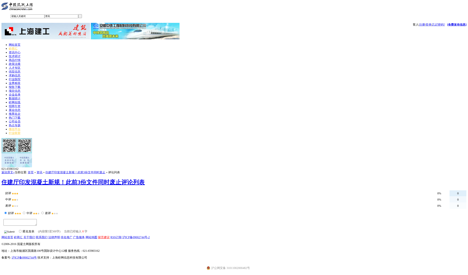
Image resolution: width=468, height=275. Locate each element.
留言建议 (104, 237)
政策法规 (14, 63)
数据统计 (14, 98)
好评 (11, 213)
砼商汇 (13, 48)
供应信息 (14, 71)
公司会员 (14, 121)
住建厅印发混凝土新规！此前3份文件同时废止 (75, 172)
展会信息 (14, 110)
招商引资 (14, 106)
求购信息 (14, 75)
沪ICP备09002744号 (24, 257)
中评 (29, 213)
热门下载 (14, 117)
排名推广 (66, 237)
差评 (48, 213)
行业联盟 (14, 133)
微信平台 (14, 129)
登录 (428, 24)
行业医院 (14, 79)
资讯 (39, 172)
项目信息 (14, 90)
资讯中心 (14, 52)
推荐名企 (14, 113)
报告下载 (14, 86)
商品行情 (14, 60)
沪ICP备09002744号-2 (136, 237)
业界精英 (14, 83)
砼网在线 (14, 102)
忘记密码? (438, 24)
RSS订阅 (116, 237)
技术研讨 (14, 56)
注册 (422, 24)
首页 (31, 172)
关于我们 (29, 237)
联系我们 (42, 237)
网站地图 (91, 237)
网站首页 (14, 44)
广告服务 (79, 237)
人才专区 (14, 67)
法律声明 (54, 237)
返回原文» (8, 172)
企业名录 (14, 94)
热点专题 (14, 125)
